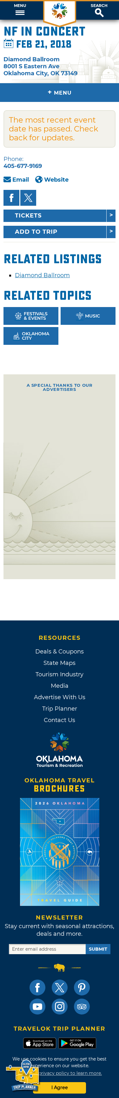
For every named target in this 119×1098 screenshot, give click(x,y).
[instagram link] (60, 1006)
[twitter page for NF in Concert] (28, 198)
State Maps (59, 662)
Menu (20, 5)
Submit (98, 949)
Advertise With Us (59, 697)
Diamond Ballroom (42, 275)
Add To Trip (36, 231)
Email (20, 179)
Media (60, 685)
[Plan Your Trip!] (23, 1075)
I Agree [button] (59, 1087)
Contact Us (59, 720)
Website (56, 179)
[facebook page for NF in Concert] (11, 198)
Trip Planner (59, 708)
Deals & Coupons (59, 651)
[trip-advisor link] (82, 1006)
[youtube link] (37, 1006)
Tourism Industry (59, 674)
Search (99, 5)
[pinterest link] (82, 987)
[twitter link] (60, 987)
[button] (20, 10)
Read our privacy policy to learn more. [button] (59, 1073)
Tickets (28, 215)
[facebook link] (37, 987)
